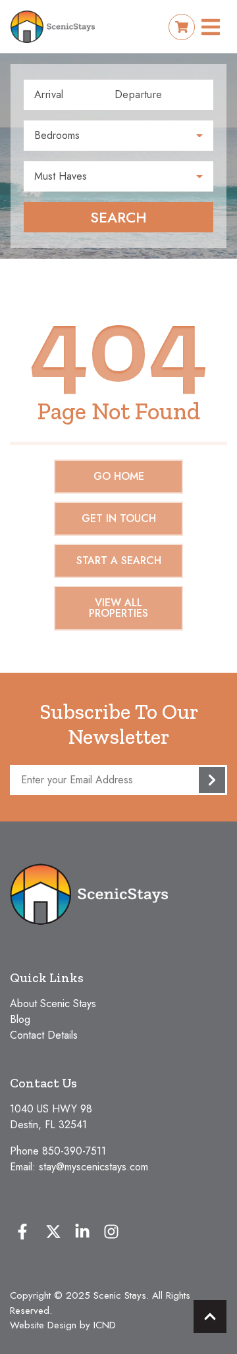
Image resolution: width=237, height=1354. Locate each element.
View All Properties (118, 608)
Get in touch (119, 518)
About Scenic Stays (53, 1003)
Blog (20, 1019)
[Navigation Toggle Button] (210, 27)
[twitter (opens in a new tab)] (53, 1231)
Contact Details (44, 1035)
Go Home (118, 476)
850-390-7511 (74, 1151)
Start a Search (118, 560)
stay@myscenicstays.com (93, 1166)
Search (118, 217)
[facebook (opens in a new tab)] (24, 1231)
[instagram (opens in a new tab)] (111, 1231)
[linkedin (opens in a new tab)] (82, 1231)
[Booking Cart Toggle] (182, 27)
